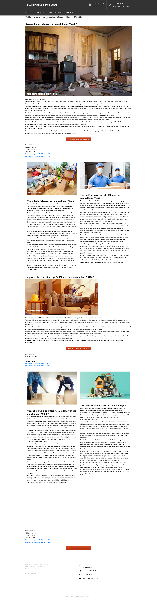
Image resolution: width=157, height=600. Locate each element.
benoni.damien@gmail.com (121, 6)
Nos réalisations (55, 13)
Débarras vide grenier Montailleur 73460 (37, 154)
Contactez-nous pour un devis (78, 139)
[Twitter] (29, 573)
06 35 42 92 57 (118, 4)
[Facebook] (25, 573)
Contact (69, 13)
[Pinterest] (35, 573)
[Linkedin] (32, 573)
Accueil (28, 13)
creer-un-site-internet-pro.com (78, 594)
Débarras (39, 13)
